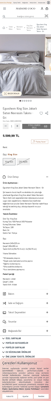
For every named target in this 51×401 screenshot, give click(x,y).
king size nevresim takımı (30, 28)
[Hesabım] (42, 8)
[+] (17, 126)
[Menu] (4, 8)
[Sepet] (47, 8)
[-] (5, 126)
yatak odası (11, 28)
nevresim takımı (20, 28)
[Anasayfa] (25, 8)
